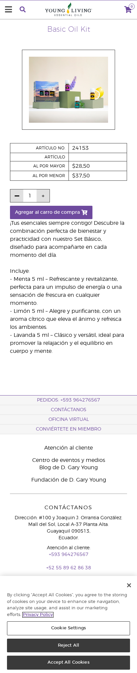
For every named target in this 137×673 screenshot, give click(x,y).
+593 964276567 (68, 554)
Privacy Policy (38, 615)
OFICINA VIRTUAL (69, 419)
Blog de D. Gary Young (68, 467)
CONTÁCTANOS (68, 410)
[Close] (129, 585)
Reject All (68, 645)
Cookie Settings (68, 628)
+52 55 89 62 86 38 (68, 568)
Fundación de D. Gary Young (68, 480)
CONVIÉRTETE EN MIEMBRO (68, 429)
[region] (68, 624)
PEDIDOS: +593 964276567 (68, 400)
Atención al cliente (68, 448)
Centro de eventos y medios (68, 460)
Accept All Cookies (68, 662)
